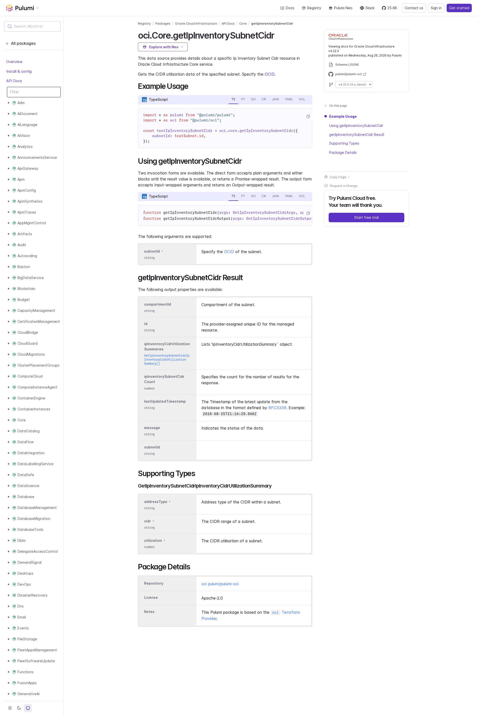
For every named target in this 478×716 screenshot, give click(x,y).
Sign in (436, 8)
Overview (14, 61)
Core (243, 23)
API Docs (14, 80)
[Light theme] (10, 708)
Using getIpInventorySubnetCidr (356, 125)
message (152, 428)
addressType (155, 501)
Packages (163, 23)
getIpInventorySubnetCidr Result (356, 134)
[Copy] (307, 116)
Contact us (414, 8)
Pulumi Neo (343, 8)
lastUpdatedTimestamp (165, 401)
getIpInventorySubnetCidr (272, 23)
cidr (147, 521)
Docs (290, 8)
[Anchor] (278, 34)
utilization (153, 540)
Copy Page (338, 177)
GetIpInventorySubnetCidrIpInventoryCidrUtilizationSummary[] (166, 359)
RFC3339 (277, 407)
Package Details (343, 152)
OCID (269, 74)
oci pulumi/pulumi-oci (220, 583)
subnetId (152, 251)
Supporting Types (344, 143)
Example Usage (343, 116)
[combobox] (32, 26)
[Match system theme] (28, 708)
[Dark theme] (19, 708)
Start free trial (366, 217)
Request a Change (344, 185)
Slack (369, 8)
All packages (23, 43)
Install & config (19, 71)
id (145, 324)
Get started (459, 8)
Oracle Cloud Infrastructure (196, 23)
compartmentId (157, 304)
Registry (314, 8)
